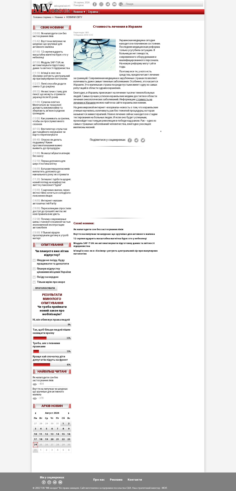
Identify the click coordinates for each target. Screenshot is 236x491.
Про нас (99, 479)
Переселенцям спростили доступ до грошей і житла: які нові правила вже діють (52, 211)
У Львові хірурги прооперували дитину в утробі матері (50, 235)
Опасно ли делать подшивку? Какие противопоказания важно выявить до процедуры (47, 144)
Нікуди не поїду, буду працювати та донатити (53, 262)
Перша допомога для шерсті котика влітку (49, 162)
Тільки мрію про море (51, 282)
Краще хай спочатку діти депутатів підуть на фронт (50, 358)
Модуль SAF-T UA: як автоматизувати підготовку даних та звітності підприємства (51, 65)
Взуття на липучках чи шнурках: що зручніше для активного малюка (49, 44)
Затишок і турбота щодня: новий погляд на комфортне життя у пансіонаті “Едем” (52, 182)
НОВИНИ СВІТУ (74, 17)
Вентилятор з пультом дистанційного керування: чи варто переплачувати (50, 132)
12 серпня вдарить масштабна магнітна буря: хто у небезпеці (50, 55)
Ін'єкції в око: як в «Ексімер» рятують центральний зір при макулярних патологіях (51, 76)
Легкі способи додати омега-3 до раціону (49, 85)
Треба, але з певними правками (46, 345)
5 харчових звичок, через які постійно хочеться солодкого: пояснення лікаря (52, 193)
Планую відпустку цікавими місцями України (54, 270)
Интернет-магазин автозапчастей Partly (47, 202)
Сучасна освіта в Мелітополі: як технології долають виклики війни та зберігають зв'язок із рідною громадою (49, 108)
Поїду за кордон (47, 277)
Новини (78, 12)
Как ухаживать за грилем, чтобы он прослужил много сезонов (51, 121)
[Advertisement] (117, 184)
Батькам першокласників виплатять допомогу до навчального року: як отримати (51, 172)
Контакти (135, 479)
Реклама (116, 479)
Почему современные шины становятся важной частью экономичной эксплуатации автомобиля (52, 223)
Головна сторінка (42, 17)
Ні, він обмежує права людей (51, 319)
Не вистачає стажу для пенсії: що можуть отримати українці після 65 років (50, 94)
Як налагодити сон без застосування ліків (50, 35)
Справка (93, 12)
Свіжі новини (52, 27)
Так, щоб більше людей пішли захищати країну (51, 331)
